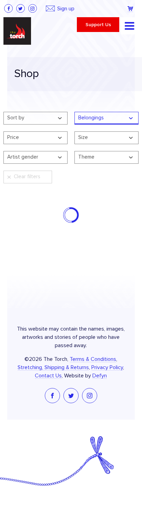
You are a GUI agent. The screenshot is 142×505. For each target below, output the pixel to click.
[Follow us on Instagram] (32, 8)
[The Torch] (17, 31)
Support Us (98, 24)
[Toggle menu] (129, 25)
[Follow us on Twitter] (20, 8)
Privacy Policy (107, 367)
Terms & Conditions (93, 359)
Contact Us (48, 375)
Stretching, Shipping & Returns (53, 367)
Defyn (99, 375)
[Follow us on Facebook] (8, 8)
